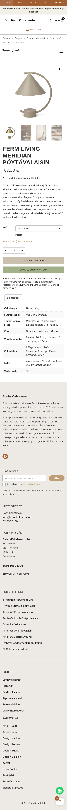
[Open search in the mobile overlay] (6, 20)
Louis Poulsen (10, 769)
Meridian (55, 284)
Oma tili (34, 3)
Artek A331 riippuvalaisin (17, 612)
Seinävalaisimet (11, 704)
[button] (59, 69)
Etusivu (6, 38)
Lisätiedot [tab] (13, 297)
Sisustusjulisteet (12, 787)
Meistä (46, 3)
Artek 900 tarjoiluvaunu (17, 636)
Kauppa (18, 38)
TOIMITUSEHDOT (12, 565)
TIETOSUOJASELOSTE (15, 574)
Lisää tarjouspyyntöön (33, 270)
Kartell (6, 762)
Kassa (20, 3)
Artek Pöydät (10, 732)
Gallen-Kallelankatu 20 (16, 539)
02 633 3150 (10, 521)
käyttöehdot (34, 484)
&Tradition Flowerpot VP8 (18, 599)
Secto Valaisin (11, 781)
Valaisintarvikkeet (13, 710)
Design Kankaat (12, 738)
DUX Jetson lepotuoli (15, 649)
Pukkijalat (8, 775)
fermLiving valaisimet (38, 284)
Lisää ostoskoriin (33, 260)
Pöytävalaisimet (22, 281)
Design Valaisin (11, 756)
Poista (18, 234)
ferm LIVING (19, 284)
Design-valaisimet (36, 38)
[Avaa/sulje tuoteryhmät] (61, 52)
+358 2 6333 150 (59, 3)
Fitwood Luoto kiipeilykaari (18, 605)
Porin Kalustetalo (23, 20)
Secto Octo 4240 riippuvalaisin (21, 618)
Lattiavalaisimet (11, 679)
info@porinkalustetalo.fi (17, 517)
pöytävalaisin (9, 288)
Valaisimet (37, 281)
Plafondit (7, 685)
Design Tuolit (10, 750)
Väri (5, 227)
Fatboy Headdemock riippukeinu (22, 642)
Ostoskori (6, 3)
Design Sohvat (11, 744)
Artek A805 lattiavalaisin (17, 630)
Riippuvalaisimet (12, 698)
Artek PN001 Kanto (14, 624)
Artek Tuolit (9, 725)
